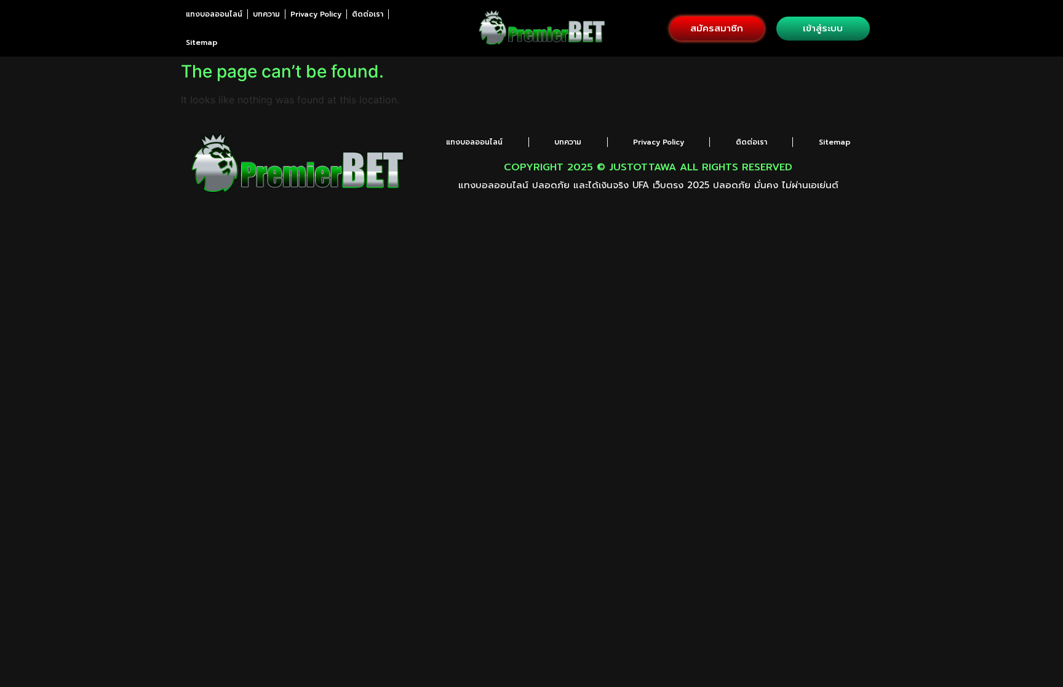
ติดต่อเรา (367, 14)
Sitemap (202, 42)
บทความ (266, 14)
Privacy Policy (315, 14)
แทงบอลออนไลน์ (214, 14)
